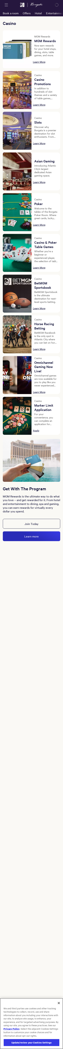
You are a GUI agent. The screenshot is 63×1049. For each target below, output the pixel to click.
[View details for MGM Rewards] (17, 49)
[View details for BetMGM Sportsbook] (17, 294)
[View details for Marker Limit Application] (17, 416)
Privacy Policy (12, 1028)
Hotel (38, 13)
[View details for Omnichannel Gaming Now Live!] (17, 375)
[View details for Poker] (17, 212)
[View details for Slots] (17, 131)
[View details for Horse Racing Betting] (17, 334)
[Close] (59, 1003)
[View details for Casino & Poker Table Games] (17, 253)
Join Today (31, 524)
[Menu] (6, 5)
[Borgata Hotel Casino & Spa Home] (36, 5)
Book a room (11, 13)
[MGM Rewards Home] (22, 5)
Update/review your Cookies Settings (31, 1042)
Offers (27, 13)
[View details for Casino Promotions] (17, 90)
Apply (36, 430)
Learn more (31, 536)
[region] (31, 1023)
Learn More (39, 62)
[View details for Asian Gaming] (17, 171)
